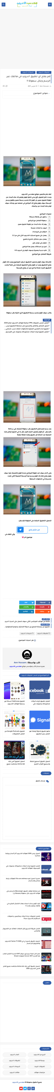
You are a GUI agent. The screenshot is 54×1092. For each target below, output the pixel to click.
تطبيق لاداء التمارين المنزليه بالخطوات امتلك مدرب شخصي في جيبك (26, 329)
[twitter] (25, 1088)
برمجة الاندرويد (40, 1061)
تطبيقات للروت (39, 1067)
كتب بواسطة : (27, 663)
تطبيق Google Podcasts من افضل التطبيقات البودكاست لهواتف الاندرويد (15, 733)
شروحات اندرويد (28, 72)
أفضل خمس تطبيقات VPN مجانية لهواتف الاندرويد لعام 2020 (26, 323)
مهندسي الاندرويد (15, 666)
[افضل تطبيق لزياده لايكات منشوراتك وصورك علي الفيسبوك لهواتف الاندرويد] (39, 690)
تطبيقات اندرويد (43, 72)
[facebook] (29, 1088)
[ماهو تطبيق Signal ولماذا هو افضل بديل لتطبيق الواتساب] (39, 720)
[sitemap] (33, 1088)
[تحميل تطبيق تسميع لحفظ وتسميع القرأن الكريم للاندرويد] (39, 750)
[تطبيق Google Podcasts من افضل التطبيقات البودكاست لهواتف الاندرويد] (14, 720)
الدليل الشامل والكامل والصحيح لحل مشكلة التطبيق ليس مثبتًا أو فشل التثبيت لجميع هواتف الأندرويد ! (26, 326)
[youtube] (21, 1088)
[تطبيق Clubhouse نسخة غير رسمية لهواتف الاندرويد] (14, 690)
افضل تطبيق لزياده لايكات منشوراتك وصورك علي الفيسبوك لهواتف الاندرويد (26, 332)
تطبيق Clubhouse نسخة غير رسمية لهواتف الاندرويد (14, 703)
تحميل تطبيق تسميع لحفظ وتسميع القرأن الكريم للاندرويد (40, 763)
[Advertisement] (27, 40)
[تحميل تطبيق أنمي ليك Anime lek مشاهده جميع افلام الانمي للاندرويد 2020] (14, 750)
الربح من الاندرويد (39, 1055)
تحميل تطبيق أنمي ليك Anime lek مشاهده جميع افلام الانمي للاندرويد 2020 (15, 763)
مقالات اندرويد (14, 1073)
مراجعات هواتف (39, 1073)
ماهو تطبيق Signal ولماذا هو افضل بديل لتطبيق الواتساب (39, 733)
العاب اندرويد (14, 1055)
